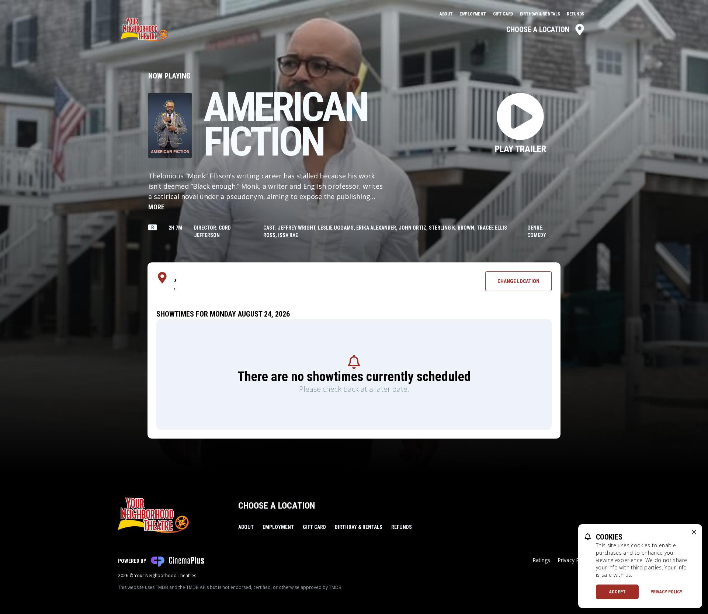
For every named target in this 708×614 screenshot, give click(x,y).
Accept (617, 591)
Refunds (575, 14)
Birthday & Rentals (540, 14)
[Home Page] (144, 29)
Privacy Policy (666, 591)
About (447, 14)
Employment (473, 14)
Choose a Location (537, 29)
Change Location (518, 281)
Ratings (541, 560)
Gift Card (503, 14)
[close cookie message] (694, 532)
